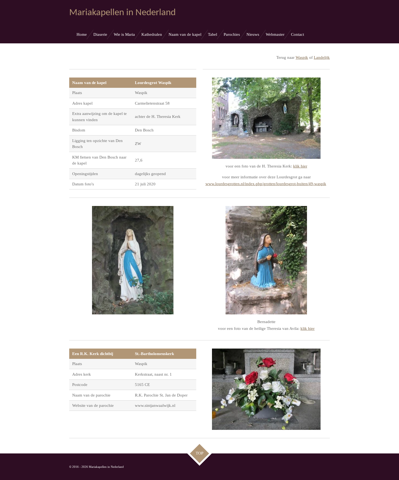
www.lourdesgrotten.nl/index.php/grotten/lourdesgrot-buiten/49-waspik (265, 184)
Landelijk (322, 57)
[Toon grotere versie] (266, 118)
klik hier (300, 166)
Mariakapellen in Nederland (122, 13)
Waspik (302, 57)
